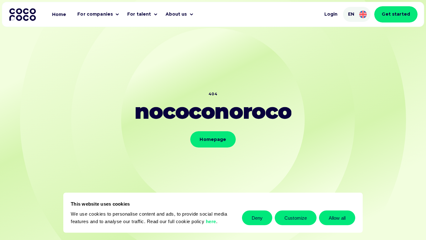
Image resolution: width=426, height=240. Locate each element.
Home (59, 14)
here (211, 221)
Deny (257, 217)
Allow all (337, 217)
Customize (295, 217)
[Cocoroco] (22, 14)
